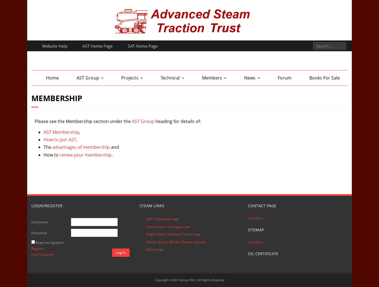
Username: (40, 222)
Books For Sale (324, 78)
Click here (255, 218)
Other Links (155, 249)
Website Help (54, 46)
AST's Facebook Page (162, 219)
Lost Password (42, 254)
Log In (120, 252)
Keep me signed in (50, 242)
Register (37, 248)
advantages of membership (81, 147)
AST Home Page (97, 46)
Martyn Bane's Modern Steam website (175, 242)
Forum (285, 78)
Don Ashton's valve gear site (168, 226)
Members (212, 78)
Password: (39, 232)
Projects (129, 78)
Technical (170, 78)
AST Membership (61, 132)
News (250, 78)
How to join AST (60, 140)
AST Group (88, 78)
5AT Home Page (143, 46)
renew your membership (86, 155)
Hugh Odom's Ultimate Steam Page (173, 234)
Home (52, 78)
